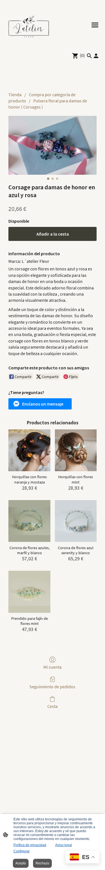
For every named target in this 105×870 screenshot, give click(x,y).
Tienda (15, 94)
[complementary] (82, 857)
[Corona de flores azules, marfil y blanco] (29, 521)
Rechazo (42, 863)
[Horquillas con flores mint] (76, 450)
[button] (40, 403)
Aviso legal (63, 845)
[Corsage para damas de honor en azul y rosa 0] (52, 145)
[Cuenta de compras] (96, 55)
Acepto (20, 863)
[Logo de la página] (29, 25)
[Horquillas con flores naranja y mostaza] (29, 450)
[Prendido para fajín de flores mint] (29, 592)
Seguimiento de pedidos (52, 686)
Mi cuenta (52, 667)
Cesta (52, 706)
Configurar (21, 851)
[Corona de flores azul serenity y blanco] (76, 521)
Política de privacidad (29, 845)
